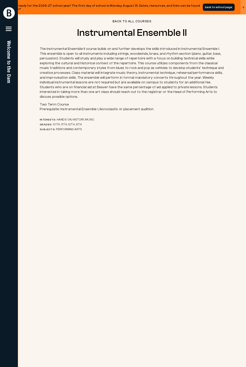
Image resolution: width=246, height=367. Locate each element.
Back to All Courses (132, 21)
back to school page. (218, 7)
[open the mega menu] (9, 30)
